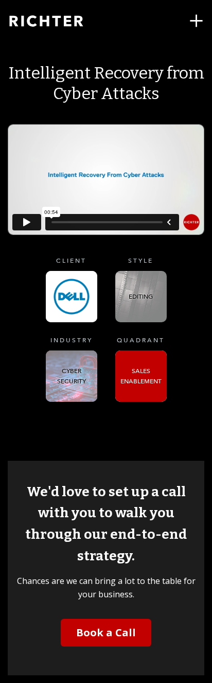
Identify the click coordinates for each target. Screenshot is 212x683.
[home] (59, 21)
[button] (196, 21)
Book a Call (106, 632)
